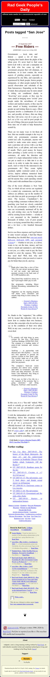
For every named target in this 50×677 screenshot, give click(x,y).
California (33, 512)
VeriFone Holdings (25, 521)
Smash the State (25, 510)
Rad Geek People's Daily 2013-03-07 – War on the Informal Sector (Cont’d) (25, 589)
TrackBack (14, 529)
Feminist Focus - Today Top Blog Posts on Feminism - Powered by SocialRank (25, 552)
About (24, 20)
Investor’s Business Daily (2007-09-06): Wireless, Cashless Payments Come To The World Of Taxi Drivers (29, 305)
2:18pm (29, 527)
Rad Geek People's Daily (25, 7)
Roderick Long (19, 518)
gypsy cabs (18, 430)
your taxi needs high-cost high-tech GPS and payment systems (25, 240)
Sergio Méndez (16, 533)
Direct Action (14, 505)
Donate (37, 668)
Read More (15, 539)
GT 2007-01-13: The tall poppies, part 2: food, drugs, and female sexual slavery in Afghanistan (27, 480)
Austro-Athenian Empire (21, 512)
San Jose (28, 518)
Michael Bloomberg (16, 516)
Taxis (33, 518)
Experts (24, 505)
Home (17, 20)
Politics (16, 507)
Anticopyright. (13, 627)
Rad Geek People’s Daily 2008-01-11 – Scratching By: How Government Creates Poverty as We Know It (25, 560)
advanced (34, 24)
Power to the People (28, 507)
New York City (36, 516)
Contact (32, 20)
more (34, 649)
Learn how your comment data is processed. (24, 603)
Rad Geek (7, 631)
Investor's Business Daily (16, 514)
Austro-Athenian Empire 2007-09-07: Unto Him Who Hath (25, 441)
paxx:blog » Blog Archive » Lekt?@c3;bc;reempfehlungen (22, 567)
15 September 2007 (25, 44)
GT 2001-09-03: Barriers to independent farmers (27, 499)
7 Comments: (26, 529)
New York (27, 516)
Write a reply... (19, 597)
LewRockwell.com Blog (34, 514)
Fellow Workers (34, 505)
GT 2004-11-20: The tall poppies (25, 490)
